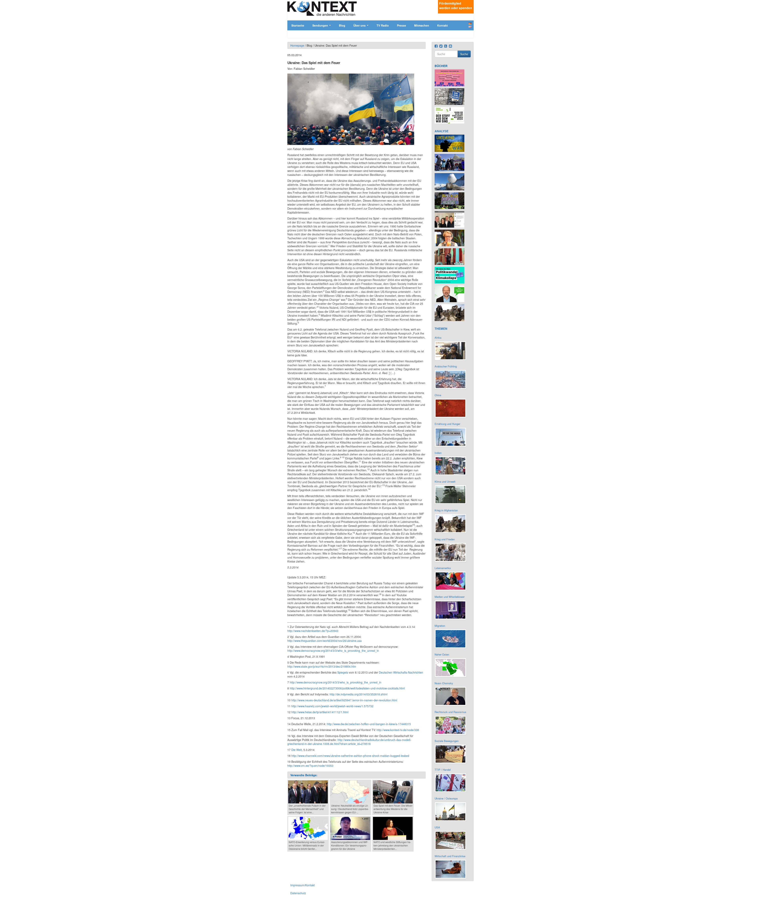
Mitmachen (421, 25)
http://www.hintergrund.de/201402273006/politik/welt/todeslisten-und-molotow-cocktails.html (347, 688)
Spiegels (342, 672)
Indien (438, 453)
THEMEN (441, 328)
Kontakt (442, 25)
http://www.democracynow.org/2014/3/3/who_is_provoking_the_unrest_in (333, 651)
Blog (342, 25)
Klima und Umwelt (445, 481)
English (470, 27)
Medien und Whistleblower (450, 597)
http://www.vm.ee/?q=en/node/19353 (310, 766)
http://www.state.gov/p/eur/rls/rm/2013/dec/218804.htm (321, 666)
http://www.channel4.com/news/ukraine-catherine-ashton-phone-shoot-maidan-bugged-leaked (350, 756)
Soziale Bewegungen (447, 741)
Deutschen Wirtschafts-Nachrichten (401, 672)
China (438, 395)
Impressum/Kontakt (302, 885)
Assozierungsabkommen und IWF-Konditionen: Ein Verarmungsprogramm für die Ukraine (349, 845)
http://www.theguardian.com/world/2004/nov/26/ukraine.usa (324, 641)
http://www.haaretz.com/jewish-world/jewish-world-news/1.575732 (332, 706)
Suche (464, 54)
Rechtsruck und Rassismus (450, 712)
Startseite (297, 25)
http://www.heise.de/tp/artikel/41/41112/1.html (319, 712)
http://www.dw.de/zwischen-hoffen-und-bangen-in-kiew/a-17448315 (369, 724)
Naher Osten (442, 654)
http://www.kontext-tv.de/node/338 (398, 730)
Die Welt (296, 750)
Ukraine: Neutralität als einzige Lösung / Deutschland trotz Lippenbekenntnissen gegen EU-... (350, 809)
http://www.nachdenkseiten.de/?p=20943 (312, 631)
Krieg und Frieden (445, 539)
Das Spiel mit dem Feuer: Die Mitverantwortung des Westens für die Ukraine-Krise (393, 809)
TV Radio (383, 25)
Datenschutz (298, 893)
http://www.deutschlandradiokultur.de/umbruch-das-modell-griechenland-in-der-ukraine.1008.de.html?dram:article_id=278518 (349, 742)
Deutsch (470, 23)
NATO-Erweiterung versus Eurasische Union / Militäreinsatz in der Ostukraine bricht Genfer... (307, 845)
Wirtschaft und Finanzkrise (450, 856)
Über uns (359, 25)
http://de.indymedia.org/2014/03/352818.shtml (358, 694)
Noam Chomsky (444, 683)
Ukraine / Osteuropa (446, 798)
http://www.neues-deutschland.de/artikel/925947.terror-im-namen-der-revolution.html (344, 700)
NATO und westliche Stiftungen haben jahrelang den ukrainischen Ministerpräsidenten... (392, 845)
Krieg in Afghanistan (446, 510)
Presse (401, 25)
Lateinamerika (443, 568)
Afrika (438, 337)
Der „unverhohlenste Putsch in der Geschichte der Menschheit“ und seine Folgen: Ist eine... (307, 809)
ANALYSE (441, 131)
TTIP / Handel (443, 769)
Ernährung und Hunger (447, 424)
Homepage (297, 45)
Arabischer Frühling (446, 366)
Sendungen (320, 25)
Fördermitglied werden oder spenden (455, 5)
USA (437, 827)
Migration (440, 626)
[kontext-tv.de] (322, 8)
